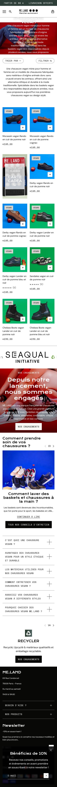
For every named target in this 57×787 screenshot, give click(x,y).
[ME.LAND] (28, 11)
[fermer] (50, 750)
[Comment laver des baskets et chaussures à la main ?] (28, 469)
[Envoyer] (46, 775)
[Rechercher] (10, 11)
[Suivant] (53, 446)
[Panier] (52, 11)
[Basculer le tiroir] (4, 11)
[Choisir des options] (22, 127)
